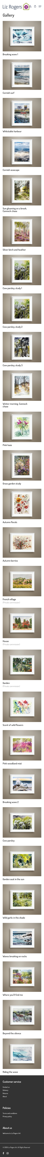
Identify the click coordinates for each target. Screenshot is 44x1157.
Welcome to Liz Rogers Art (12, 1133)
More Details (23, 34)
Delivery (5, 1090)
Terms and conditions (10, 1113)
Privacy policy (7, 1116)
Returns (5, 1093)
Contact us (6, 1087)
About (5, 1096)
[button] (40, 6)
